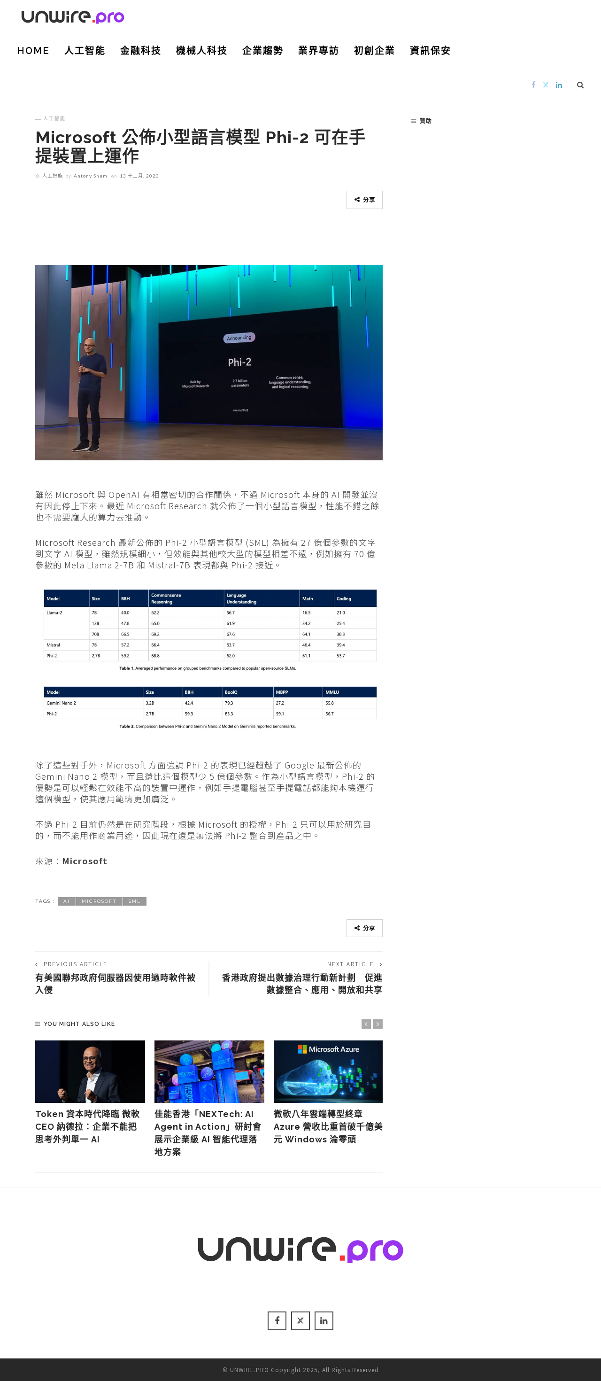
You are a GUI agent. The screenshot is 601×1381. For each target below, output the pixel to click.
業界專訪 (318, 50)
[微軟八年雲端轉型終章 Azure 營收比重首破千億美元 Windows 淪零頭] (329, 1071)
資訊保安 (430, 50)
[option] (90, 1093)
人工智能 (85, 50)
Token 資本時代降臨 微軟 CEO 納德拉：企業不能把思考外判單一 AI (87, 1126)
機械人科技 (202, 50)
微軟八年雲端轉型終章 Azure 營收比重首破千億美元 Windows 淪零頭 (328, 1126)
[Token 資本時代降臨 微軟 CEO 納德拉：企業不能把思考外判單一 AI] (90, 1071)
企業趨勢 (263, 50)
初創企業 (374, 50)
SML (135, 901)
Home (33, 50)
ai (66, 901)
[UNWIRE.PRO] (72, 15)
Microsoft (85, 860)
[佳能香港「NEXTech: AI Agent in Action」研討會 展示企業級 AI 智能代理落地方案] (209, 1071)
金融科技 (141, 50)
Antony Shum (91, 175)
